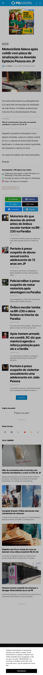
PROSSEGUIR (21, 671)
